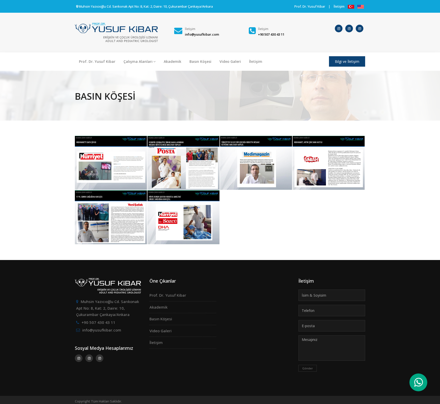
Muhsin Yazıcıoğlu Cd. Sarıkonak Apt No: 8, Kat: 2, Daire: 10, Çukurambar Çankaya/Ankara (107, 308)
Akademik (172, 61)
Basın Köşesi (200, 61)
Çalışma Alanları (138, 61)
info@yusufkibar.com (101, 330)
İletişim (339, 6)
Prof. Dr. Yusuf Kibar (309, 6)
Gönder (307, 368)
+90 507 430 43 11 (98, 322)
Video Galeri (230, 61)
